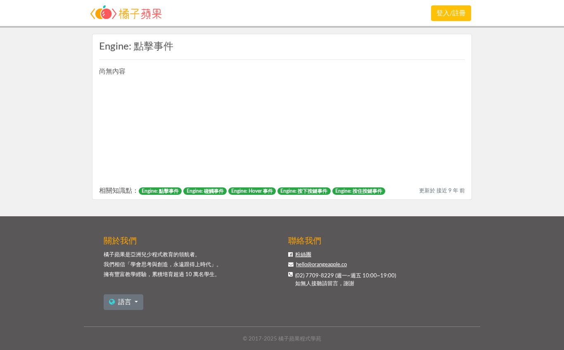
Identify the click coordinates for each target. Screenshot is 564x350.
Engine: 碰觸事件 (205, 191)
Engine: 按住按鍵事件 (358, 191)
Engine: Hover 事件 (252, 191)
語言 (124, 302)
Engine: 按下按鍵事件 (303, 191)
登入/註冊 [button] (451, 13)
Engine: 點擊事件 (160, 191)
